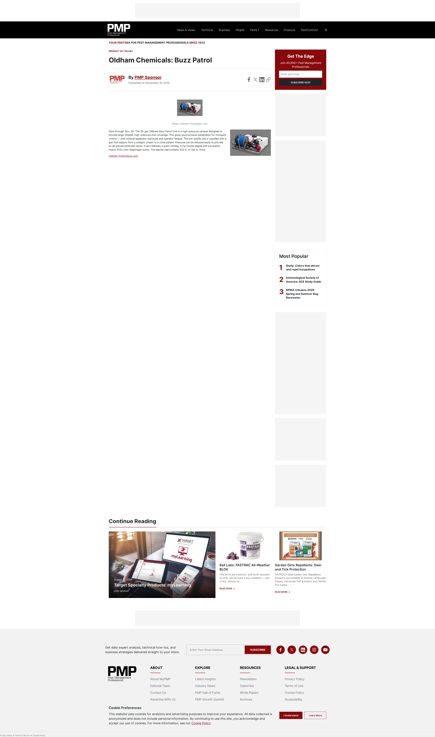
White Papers (249, 692)
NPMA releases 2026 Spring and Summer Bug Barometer (302, 293)
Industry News (205, 686)
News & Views (186, 30)
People (240, 30)
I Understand (290, 715)
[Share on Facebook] (248, 79)
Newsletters (248, 679)
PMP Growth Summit (209, 699)
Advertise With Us (163, 699)
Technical (207, 30)
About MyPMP (160, 679)
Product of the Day (121, 51)
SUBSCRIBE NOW (300, 82)
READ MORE (226, 588)
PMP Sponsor (148, 77)
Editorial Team (160, 686)
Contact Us (158, 692)
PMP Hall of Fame (207, 692)
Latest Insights (205, 679)
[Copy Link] (268, 79)
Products (289, 30)
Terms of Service (22, 735)
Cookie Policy (294, 692)
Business (224, 30)
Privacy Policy (294, 679)
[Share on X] (255, 79)
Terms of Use (294, 686)
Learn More (315, 715)
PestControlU (309, 30)
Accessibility (293, 699)
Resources (271, 30)
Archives (246, 699)
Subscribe (257, 649)
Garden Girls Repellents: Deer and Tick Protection (298, 567)
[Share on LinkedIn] (261, 79)
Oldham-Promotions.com (123, 155)
